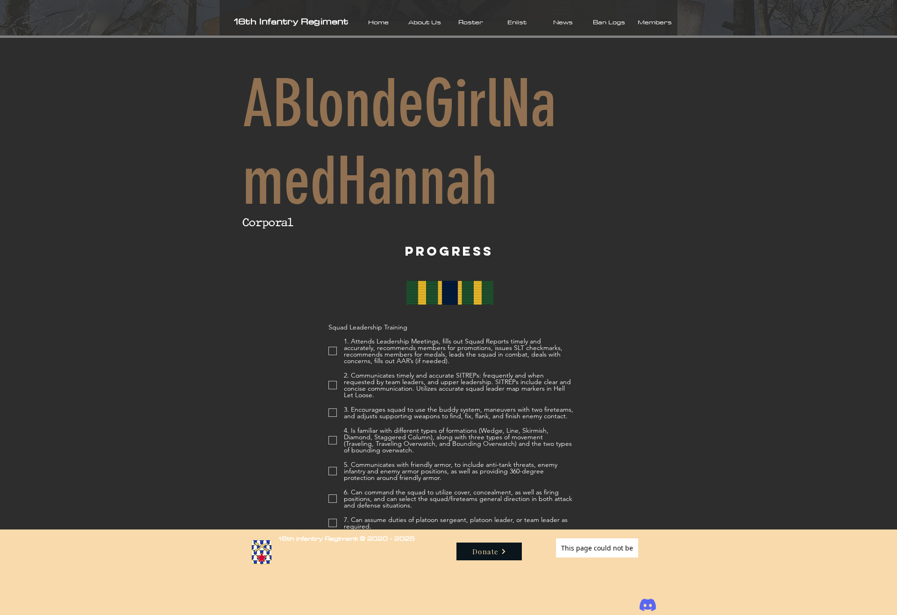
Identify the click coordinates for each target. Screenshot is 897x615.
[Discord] (648, 605)
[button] (424, 22)
